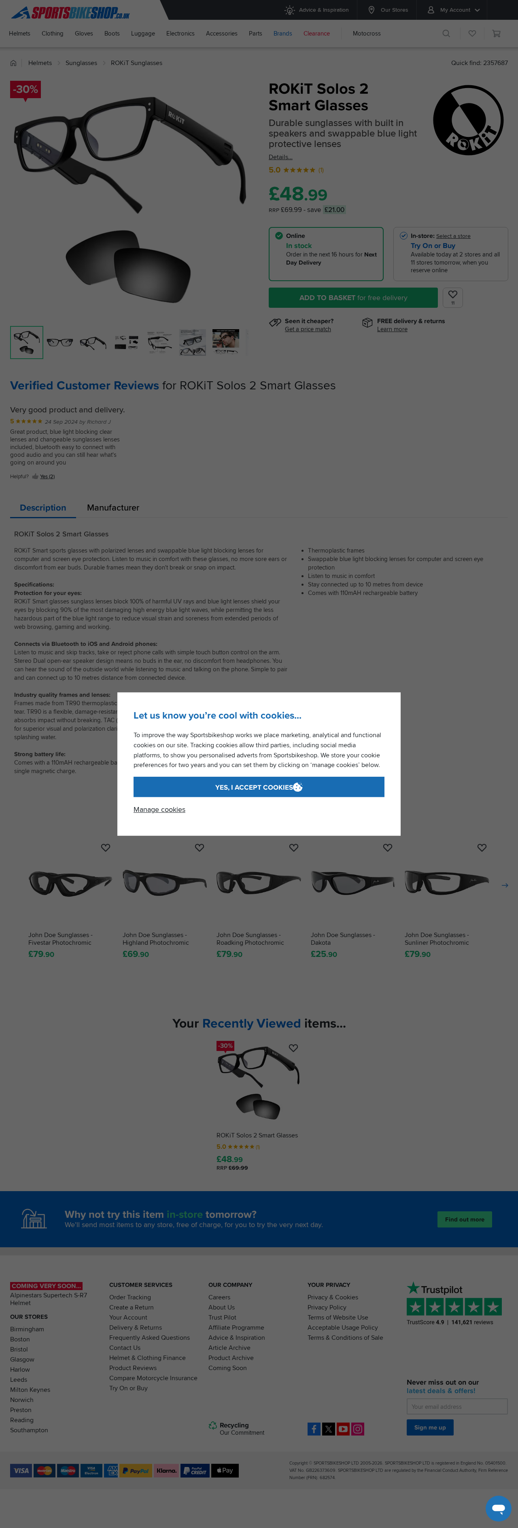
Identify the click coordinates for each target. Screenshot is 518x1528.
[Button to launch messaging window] (499, 1509)
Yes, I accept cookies (254, 787)
